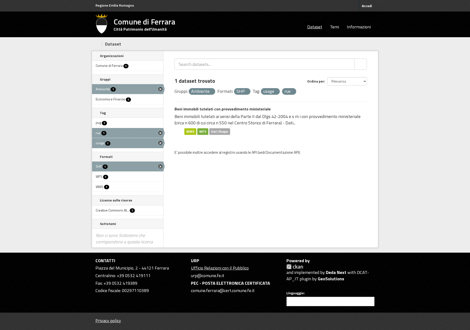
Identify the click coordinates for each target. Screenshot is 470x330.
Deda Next (336, 272)
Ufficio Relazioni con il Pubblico (220, 268)
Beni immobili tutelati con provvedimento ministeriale (223, 109)
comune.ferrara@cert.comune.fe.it (223, 290)
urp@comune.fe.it (207, 275)
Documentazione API (282, 152)
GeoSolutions (331, 278)
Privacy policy (108, 320)
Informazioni (359, 27)
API (254, 152)
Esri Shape (219, 131)
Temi (334, 27)
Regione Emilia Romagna (114, 5)
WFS (202, 131)
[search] (360, 64)
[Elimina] (212, 92)
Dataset (314, 27)
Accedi (367, 5)
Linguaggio (295, 293)
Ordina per (315, 81)
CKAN (294, 266)
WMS (190, 131)
